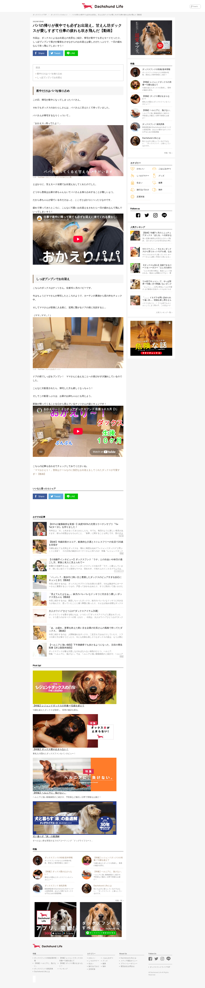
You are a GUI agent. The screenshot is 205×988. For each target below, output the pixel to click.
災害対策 (140, 196)
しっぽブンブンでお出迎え (49, 77)
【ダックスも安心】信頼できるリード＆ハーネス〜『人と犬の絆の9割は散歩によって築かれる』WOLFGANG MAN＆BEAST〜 (157, 266)
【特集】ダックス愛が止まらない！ (71, 964)
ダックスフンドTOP (40, 15)
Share (41, 53)
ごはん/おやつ (164, 168)
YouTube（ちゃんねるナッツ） (49, 369)
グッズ (161, 175)
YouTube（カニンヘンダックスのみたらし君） (55, 177)
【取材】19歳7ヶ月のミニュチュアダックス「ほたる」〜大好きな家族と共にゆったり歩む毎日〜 (157, 234)
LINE (72, 53)
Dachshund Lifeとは (42, 971)
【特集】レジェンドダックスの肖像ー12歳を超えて (71, 959)
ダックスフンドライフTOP (160, 967)
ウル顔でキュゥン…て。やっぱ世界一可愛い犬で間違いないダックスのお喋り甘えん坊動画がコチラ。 (157, 282)
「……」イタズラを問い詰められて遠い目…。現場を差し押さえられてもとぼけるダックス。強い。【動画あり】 (157, 298)
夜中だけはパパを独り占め (49, 73)
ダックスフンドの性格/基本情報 (45, 959)
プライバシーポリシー (129, 963)
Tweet (57, 53)
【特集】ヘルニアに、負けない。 (45, 964)
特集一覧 (118, 900)
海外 (160, 189)
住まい (140, 182)
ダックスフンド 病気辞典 (43, 969)
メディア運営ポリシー (129, 961)
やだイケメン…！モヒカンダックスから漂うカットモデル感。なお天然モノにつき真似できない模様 (157, 250)
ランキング (63, 969)
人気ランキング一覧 (163, 312)
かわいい (64, 15)
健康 (160, 182)
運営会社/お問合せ (128, 966)
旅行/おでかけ (143, 189)
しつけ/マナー (143, 175)
